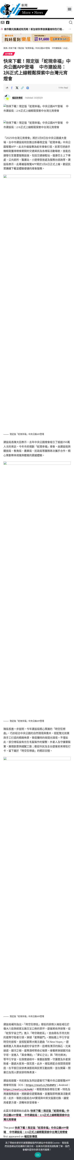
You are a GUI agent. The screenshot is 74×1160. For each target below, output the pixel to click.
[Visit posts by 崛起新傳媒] (7, 97)
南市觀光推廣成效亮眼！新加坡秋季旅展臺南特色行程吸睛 (34, 29)
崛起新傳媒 (17, 98)
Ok (37, 1154)
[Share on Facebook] (11, 88)
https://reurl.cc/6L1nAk (18, 1089)
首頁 (5, 48)
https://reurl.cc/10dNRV (41, 1085)
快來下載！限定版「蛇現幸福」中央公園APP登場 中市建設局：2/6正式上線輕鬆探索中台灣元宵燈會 (36, 1115)
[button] (69, 9)
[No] (69, 1149)
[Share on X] (17, 88)
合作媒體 (9, 54)
